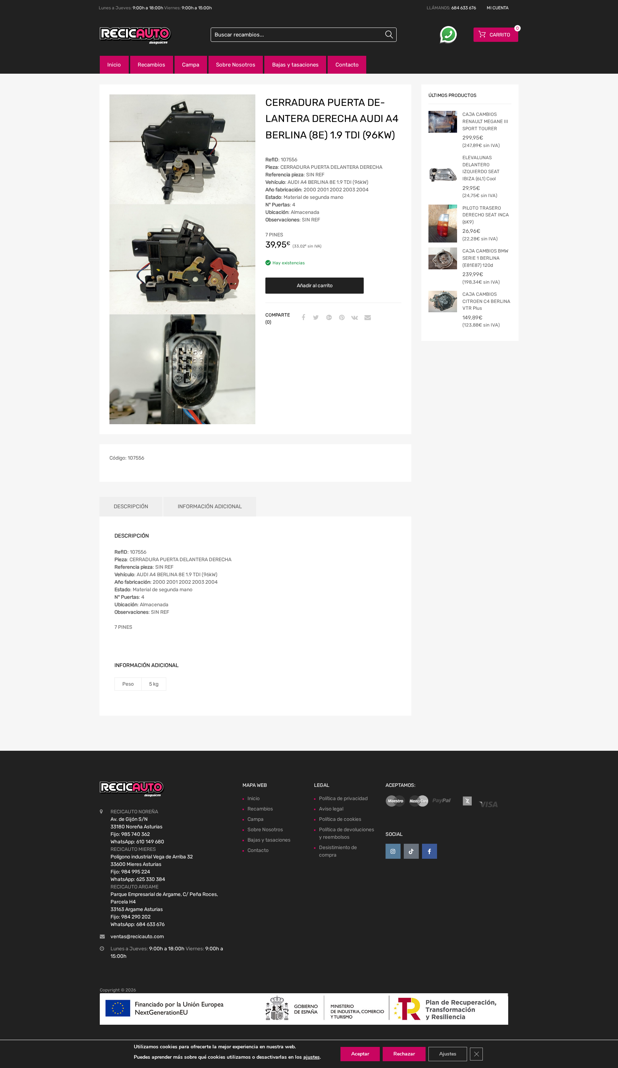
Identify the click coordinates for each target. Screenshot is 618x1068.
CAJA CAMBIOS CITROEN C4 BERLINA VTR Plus (486, 301)
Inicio (114, 65)
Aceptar (360, 1053)
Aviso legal (331, 809)
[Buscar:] (304, 34)
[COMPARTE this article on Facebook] (302, 318)
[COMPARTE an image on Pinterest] (340, 318)
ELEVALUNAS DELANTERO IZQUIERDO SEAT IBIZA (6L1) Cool (481, 168)
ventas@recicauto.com (137, 937)
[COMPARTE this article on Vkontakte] (353, 318)
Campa (190, 65)
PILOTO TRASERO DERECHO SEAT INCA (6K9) (485, 215)
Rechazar (404, 1053)
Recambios (151, 65)
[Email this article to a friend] (366, 318)
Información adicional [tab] (210, 506)
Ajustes (447, 1053)
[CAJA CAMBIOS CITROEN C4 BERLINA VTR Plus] (442, 301)
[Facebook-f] (429, 851)
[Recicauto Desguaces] (130, 35)
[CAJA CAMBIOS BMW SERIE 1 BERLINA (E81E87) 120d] (442, 258)
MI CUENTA (498, 7)
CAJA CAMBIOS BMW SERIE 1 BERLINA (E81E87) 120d (485, 258)
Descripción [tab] (131, 506)
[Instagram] (393, 851)
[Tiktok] (411, 851)
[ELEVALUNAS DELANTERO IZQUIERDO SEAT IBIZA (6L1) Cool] (442, 173)
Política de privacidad (343, 798)
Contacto (347, 65)
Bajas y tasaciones (295, 65)
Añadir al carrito (315, 286)
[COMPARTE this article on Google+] (328, 318)
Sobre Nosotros (235, 65)
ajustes (311, 1057)
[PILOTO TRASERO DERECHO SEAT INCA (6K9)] (442, 223)
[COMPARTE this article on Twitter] (315, 318)
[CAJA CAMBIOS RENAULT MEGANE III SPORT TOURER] (442, 121)
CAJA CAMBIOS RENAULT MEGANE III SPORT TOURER (485, 121)
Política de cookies (340, 819)
